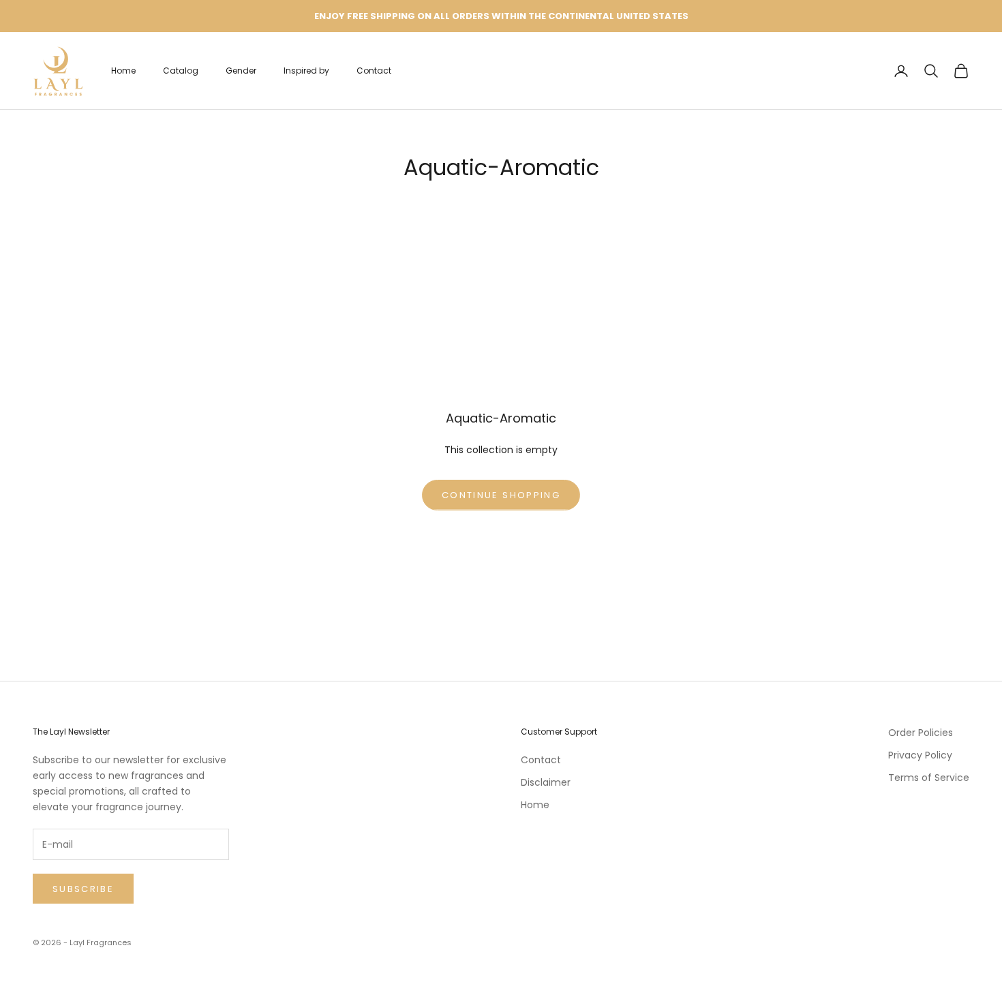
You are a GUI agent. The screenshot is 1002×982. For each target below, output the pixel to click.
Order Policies (920, 732)
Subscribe (83, 889)
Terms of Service (928, 777)
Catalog (180, 70)
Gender (241, 70)
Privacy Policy (920, 755)
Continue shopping (501, 495)
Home (123, 70)
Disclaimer (546, 782)
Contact (373, 70)
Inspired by (306, 70)
